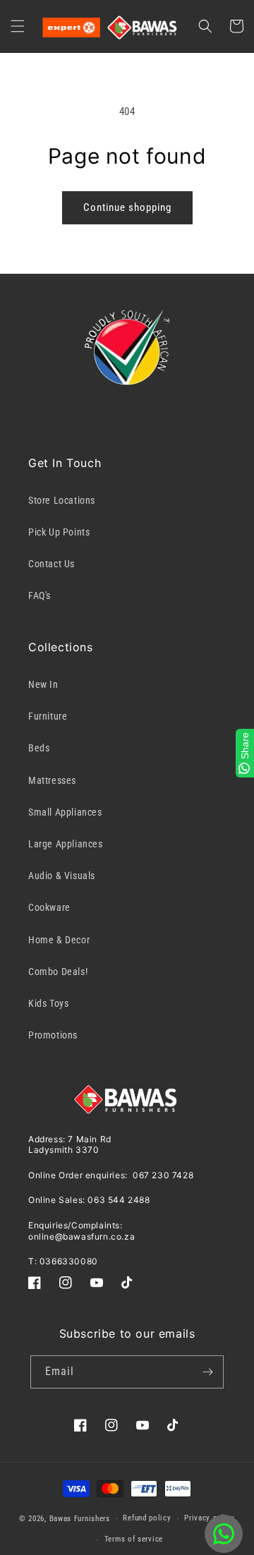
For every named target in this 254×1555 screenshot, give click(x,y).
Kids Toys (48, 1003)
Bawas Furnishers (79, 1518)
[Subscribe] (207, 1371)
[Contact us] (224, 1534)
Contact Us (51, 563)
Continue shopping (127, 207)
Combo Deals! (57, 971)
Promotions (53, 1035)
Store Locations (61, 500)
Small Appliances (65, 812)
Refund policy (147, 1518)
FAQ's (39, 595)
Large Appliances (65, 843)
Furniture (47, 716)
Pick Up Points (59, 532)
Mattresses (52, 780)
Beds (38, 748)
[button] (17, 26)
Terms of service (133, 1539)
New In (43, 684)
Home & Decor (59, 939)
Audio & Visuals (61, 875)
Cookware (49, 907)
